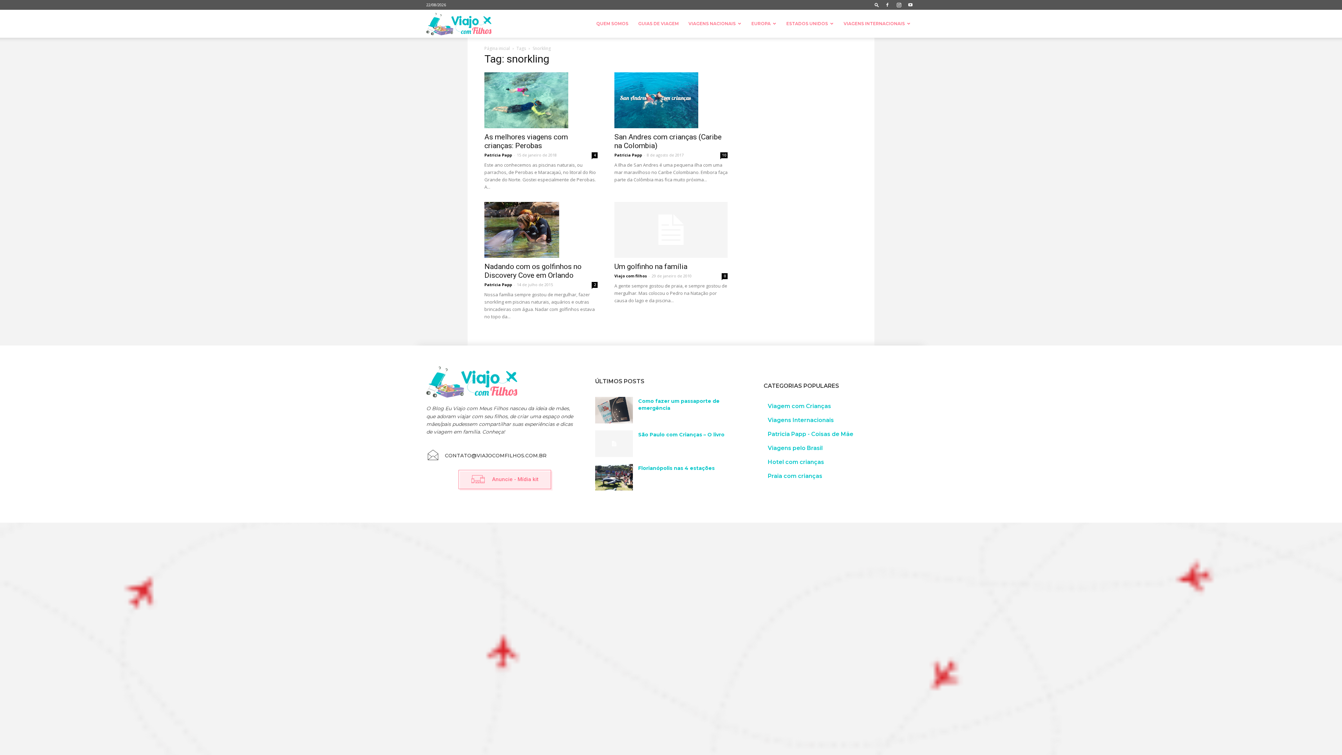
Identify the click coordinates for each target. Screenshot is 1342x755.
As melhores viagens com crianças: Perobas (526, 141)
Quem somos (612, 23)
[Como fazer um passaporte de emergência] (614, 410)
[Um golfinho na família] (671, 230)
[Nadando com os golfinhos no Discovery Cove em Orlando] (541, 230)
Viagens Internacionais (874, 23)
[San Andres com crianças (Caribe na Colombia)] (671, 100)
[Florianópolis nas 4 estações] (614, 477)
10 (724, 155)
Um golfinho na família (650, 266)
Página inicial (497, 48)
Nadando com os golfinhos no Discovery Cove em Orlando (533, 271)
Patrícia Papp (498, 155)
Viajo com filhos (630, 275)
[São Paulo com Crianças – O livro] (614, 443)
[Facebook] (887, 5)
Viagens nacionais (712, 23)
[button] (877, 4)
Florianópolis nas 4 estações (676, 468)
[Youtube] (910, 5)
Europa (761, 23)
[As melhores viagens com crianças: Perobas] (541, 100)
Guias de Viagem (658, 23)
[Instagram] (899, 5)
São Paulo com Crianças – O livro (681, 434)
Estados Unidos (807, 23)
